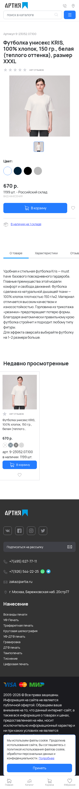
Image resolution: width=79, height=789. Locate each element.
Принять (39, 768)
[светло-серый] (38, 171)
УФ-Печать (11, 620)
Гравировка (11, 642)
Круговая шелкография (20, 631)
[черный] (28, 171)
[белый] (7, 171)
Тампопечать (12, 653)
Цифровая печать (16, 664)
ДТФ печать (11, 647)
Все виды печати (15, 614)
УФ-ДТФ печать (14, 636)
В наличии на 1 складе (26, 224)
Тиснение (10, 658)
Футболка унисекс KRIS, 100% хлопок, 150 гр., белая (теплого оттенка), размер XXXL (19, 424)
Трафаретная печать (18, 625)
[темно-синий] (17, 171)
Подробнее (46, 758)
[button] (70, 15)
